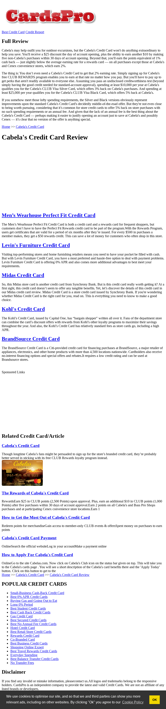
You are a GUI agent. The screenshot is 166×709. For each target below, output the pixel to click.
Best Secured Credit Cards (28, 620)
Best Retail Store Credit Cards (30, 632)
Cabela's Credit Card (30, 575)
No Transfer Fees (22, 663)
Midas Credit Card (23, 275)
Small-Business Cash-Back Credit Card (37, 593)
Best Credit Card (13, 32)
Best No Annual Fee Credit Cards (33, 624)
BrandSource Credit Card (31, 339)
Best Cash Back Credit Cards (30, 612)
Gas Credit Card (21, 616)
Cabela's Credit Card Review (69, 575)
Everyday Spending (23, 655)
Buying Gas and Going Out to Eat (33, 600)
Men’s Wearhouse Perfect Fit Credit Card (48, 215)
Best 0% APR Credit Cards (29, 597)
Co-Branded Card (22, 639)
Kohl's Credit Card (23, 309)
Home (6, 575)
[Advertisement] (78, 178)
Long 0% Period (21, 604)
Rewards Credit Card (24, 635)
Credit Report (35, 32)
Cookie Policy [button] (133, 702)
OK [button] (154, 699)
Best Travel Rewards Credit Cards (33, 651)
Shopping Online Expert (27, 647)
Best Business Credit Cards (29, 643)
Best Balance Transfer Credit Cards (34, 659)
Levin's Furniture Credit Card (36, 245)
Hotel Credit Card (22, 628)
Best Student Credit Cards (28, 608)
